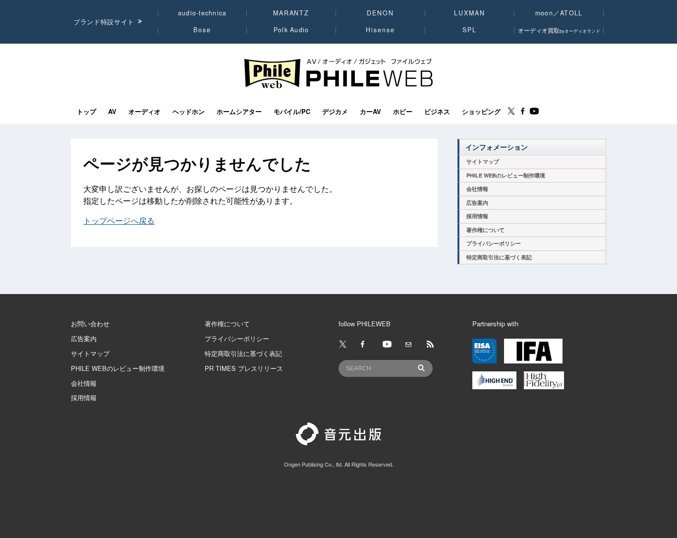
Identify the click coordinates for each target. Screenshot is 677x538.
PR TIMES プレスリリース (244, 368)
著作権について (485, 230)
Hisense (380, 29)
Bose (202, 29)
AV (112, 111)
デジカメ (335, 111)
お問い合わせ (90, 323)
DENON (380, 12)
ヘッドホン (188, 111)
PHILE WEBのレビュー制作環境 (505, 175)
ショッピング (481, 111)
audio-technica (202, 12)
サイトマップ (482, 161)
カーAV (370, 111)
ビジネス (437, 111)
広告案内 (477, 202)
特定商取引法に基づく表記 (499, 257)
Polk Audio (291, 29)
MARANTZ (291, 12)
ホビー (402, 111)
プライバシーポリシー (493, 243)
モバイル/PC (292, 111)
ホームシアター (239, 111)
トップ (86, 111)
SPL (469, 29)
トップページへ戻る (119, 220)
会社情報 (477, 188)
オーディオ (144, 111)
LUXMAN (469, 12)
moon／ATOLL (559, 12)
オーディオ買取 (559, 30)
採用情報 (477, 216)
